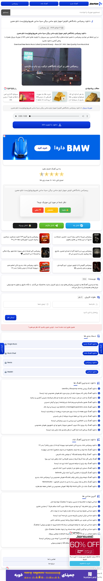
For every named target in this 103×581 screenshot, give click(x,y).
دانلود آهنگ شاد (90, 353)
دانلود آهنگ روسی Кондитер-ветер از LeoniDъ (79, 388)
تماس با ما (51, 559)
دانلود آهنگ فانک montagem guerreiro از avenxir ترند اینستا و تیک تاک (70, 407)
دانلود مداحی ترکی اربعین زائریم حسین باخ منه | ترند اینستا (75, 515)
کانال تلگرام (49, 225)
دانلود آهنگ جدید (90, 344)
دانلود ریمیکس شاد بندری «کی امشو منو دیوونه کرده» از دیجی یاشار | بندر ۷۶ (68, 445)
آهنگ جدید (74, 4)
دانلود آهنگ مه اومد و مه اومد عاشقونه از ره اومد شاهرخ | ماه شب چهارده (69, 449)
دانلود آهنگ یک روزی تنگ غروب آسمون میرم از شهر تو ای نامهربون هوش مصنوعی (66, 425)
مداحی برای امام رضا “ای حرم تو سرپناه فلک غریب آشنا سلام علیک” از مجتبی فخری (66, 506)
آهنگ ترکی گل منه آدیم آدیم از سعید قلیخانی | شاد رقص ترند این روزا (71, 459)
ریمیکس (15, 4)
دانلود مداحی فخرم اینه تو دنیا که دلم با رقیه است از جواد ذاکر (73, 511)
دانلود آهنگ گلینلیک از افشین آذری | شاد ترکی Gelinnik (76, 472)
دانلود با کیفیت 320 (50, 124)
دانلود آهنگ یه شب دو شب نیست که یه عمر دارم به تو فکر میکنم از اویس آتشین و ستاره (63, 398)
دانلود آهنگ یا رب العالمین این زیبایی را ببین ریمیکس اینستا (74, 420)
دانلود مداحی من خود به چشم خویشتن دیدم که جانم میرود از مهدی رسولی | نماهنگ (65, 524)
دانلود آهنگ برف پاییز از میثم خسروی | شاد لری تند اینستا (75, 463)
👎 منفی (38, 210)
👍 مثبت (65, 210)
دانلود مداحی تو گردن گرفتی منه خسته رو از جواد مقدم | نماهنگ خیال (71, 529)
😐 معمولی (51, 210)
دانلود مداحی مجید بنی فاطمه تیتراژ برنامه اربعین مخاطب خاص (73, 520)
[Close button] (99, 533)
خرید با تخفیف (85, 563)
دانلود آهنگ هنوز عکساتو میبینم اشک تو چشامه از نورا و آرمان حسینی (70, 402)
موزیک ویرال (96, 4)
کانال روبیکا (23, 225)
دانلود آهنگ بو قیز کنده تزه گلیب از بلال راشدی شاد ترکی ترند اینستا (71, 430)
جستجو (5, 12)
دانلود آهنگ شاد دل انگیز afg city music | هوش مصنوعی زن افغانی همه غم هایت (66, 486)
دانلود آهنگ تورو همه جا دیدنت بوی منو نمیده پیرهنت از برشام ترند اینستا (69, 411)
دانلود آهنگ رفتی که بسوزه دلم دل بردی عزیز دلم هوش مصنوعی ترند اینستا (68, 393)
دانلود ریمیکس (91, 362)
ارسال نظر (10, 317)
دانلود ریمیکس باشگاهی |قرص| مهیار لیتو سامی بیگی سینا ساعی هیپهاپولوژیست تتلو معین (50, 21)
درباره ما (51, 563)
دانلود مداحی (92, 372)
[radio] (61, 174)
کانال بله (76, 225)
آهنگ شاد (44, 4)
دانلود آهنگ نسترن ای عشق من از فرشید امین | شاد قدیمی (75, 468)
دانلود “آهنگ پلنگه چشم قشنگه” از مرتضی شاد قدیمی (76, 454)
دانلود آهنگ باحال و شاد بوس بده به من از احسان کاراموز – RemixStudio (69, 482)
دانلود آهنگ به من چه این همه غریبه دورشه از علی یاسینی (75, 416)
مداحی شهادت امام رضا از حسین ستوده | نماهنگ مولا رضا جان (73, 502)
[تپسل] (4, 136)
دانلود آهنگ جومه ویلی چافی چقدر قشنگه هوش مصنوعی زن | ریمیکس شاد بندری (66, 477)
